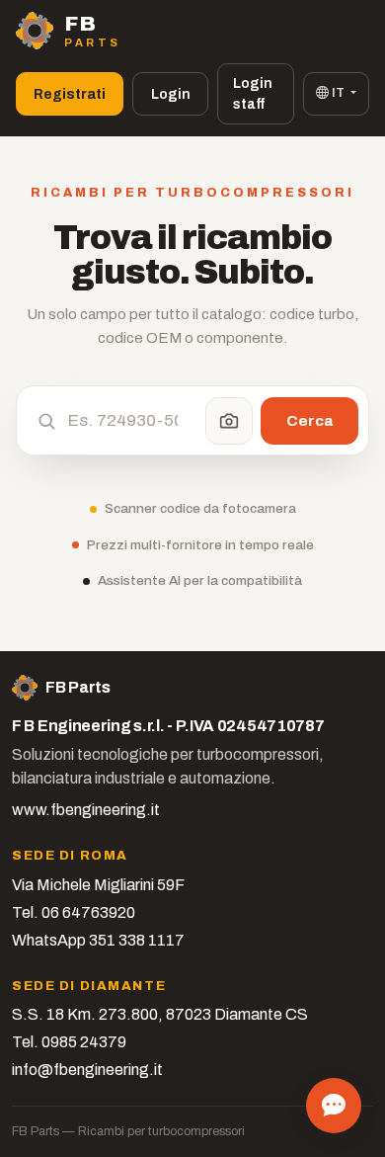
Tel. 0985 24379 (69, 1041)
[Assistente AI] (333, 1105)
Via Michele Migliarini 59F (98, 884)
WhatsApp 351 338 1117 (98, 940)
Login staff (252, 94)
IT (338, 93)
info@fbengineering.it (87, 1069)
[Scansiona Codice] (229, 421)
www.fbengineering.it (86, 809)
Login (171, 94)
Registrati (70, 94)
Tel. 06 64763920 (73, 912)
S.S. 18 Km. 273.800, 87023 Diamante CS (160, 1014)
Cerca (309, 420)
